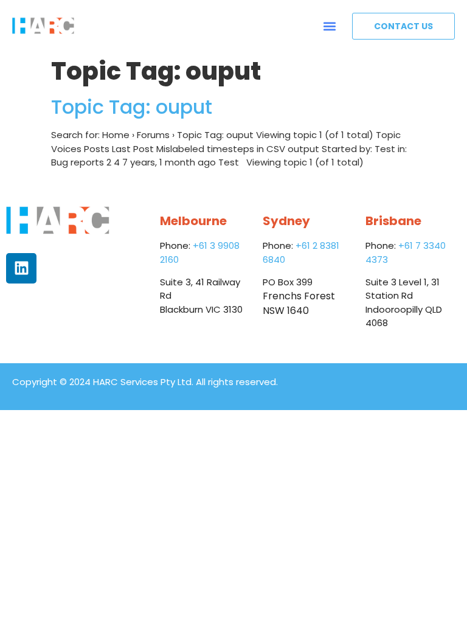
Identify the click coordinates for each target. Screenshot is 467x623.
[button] (330, 26)
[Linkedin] (21, 268)
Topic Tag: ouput (131, 106)
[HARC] (43, 26)
